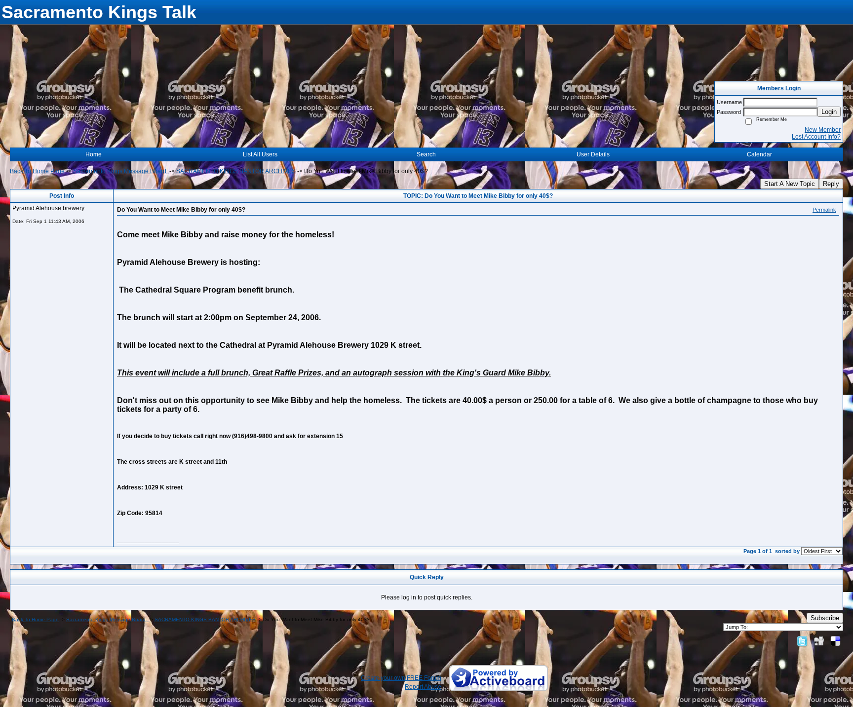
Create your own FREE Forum (401, 677)
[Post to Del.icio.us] (835, 640)
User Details (593, 154)
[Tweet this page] (802, 640)
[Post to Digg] (819, 640)
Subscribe (825, 618)
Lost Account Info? (816, 136)
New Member (823, 129)
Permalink (824, 210)
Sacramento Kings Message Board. (121, 171)
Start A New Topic (789, 183)
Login (829, 111)
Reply (831, 183)
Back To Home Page (37, 171)
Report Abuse (423, 686)
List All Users (260, 154)
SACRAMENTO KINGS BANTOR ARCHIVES (236, 171)
